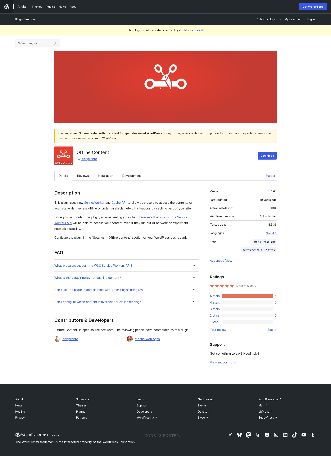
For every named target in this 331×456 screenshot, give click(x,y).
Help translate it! (193, 30)
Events (202, 405)
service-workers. (252, 249)
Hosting (20, 411)
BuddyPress (268, 417)
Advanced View (221, 260)
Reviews (83, 176)
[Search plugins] (56, 43)
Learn (140, 399)
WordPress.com (270, 399)
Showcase (82, 399)
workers (270, 249)
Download (267, 155)
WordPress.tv (147, 417)
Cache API (119, 202)
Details (63, 176)
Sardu (55, 435)
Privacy (20, 417)
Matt (263, 405)
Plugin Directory (25, 19)
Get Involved (206, 399)
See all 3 (271, 233)
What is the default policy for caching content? (87, 278)
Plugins (80, 411)
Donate (204, 411)
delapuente (89, 159)
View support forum (224, 362)
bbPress (265, 411)
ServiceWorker (94, 202)
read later (269, 241)
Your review (218, 330)
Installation (105, 176)
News (18, 405)
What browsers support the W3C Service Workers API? (93, 265)
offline (257, 241)
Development (131, 176)
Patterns (81, 417)
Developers (144, 411)
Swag (203, 417)
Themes (81, 405)
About (19, 399)
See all (272, 330)
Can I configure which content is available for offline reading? (97, 302)
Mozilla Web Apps (147, 339)
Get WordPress (313, 6)
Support (271, 176)
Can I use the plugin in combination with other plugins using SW (98, 290)
